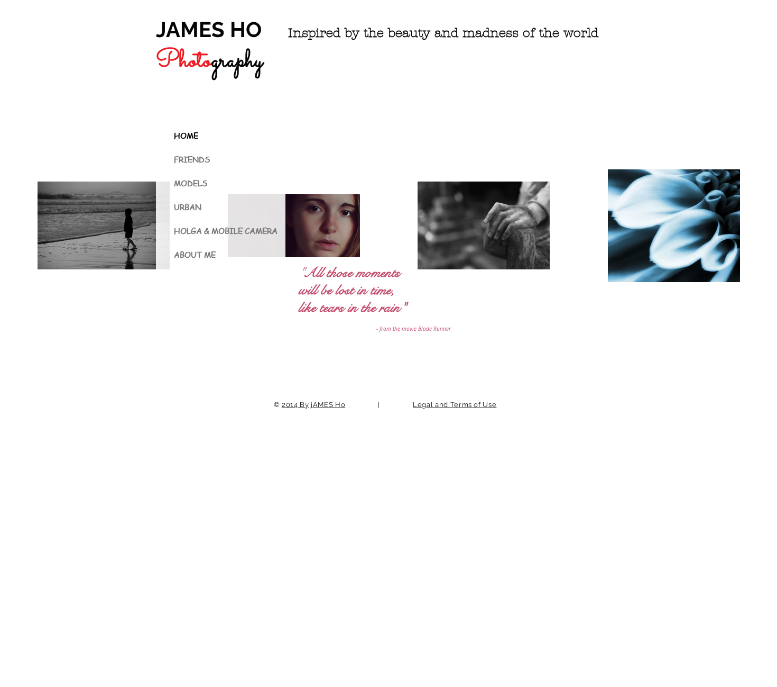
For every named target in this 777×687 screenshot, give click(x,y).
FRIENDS (192, 159)
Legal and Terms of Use (454, 405)
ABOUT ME (195, 254)
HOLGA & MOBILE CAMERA (225, 230)
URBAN (187, 207)
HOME (186, 135)
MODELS (190, 183)
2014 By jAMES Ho (313, 405)
